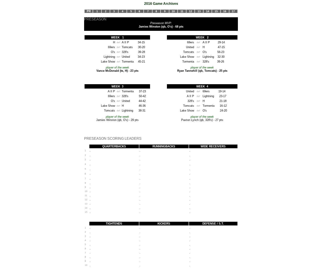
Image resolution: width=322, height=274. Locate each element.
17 (233, 11)
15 (216, 11)
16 (224, 11)
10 (173, 11)
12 (190, 11)
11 (181, 11)
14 (207, 11)
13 (199, 11)
